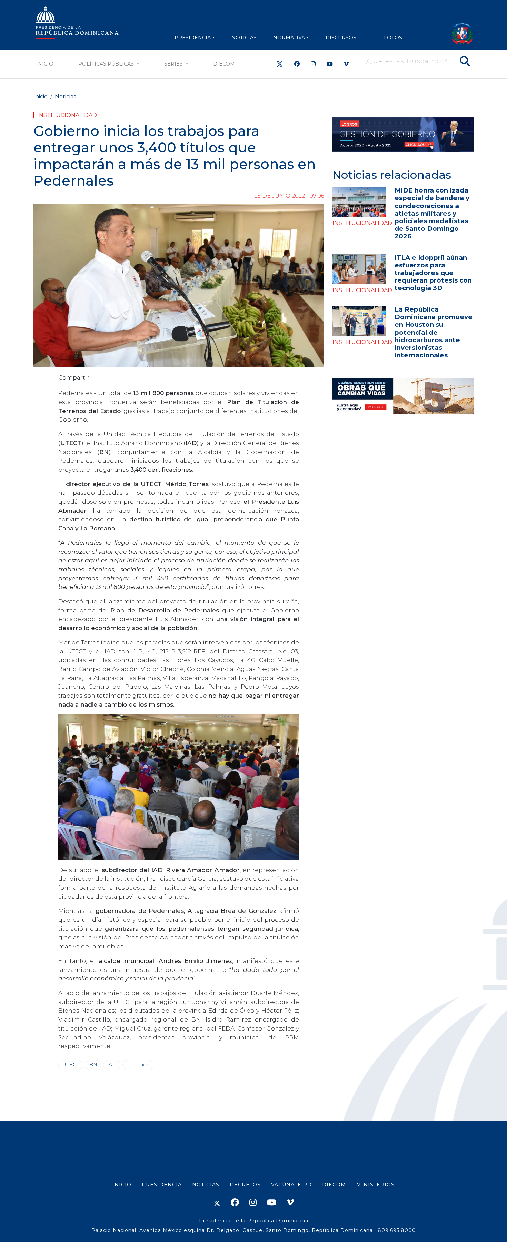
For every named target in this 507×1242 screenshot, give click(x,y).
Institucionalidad (67, 115)
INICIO (121, 1185)
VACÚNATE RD (291, 1185)
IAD (112, 1065)
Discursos (341, 37)
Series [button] (174, 64)
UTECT (71, 1065)
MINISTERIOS (375, 1185)
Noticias (65, 96)
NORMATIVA (289, 37)
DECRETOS (245, 1185)
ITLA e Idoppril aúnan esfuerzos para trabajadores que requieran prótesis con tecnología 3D (433, 273)
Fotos (393, 37)
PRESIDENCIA (193, 37)
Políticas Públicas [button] (106, 64)
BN (93, 1065)
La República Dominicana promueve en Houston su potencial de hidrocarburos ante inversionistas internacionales (434, 332)
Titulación (138, 1065)
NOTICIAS (244, 37)
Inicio (44, 64)
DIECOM (224, 64)
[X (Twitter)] (279, 64)
